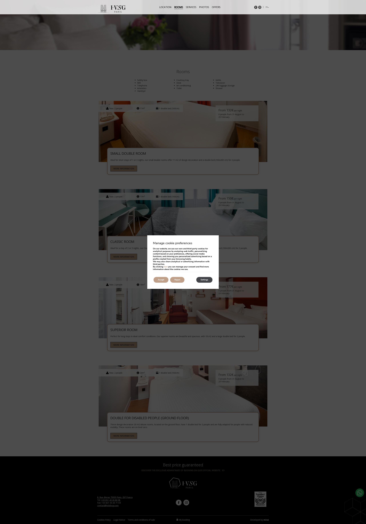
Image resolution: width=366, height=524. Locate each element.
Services (191, 7)
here (166, 266)
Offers (216, 7)
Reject (177, 279)
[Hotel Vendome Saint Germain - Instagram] (259, 7)
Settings (204, 279)
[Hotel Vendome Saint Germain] (111, 7)
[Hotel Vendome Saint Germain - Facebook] (255, 7)
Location (165, 7)
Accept (161, 279)
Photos (204, 7)
